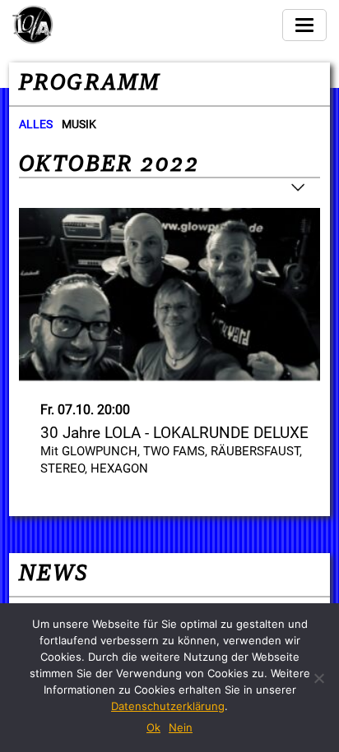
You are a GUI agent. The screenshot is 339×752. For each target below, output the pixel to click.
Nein (181, 727)
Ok (153, 727)
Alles (36, 124)
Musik (79, 124)
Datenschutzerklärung (168, 706)
